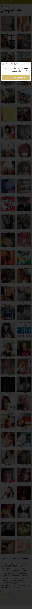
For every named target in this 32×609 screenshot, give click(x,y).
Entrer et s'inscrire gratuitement (16, 78)
